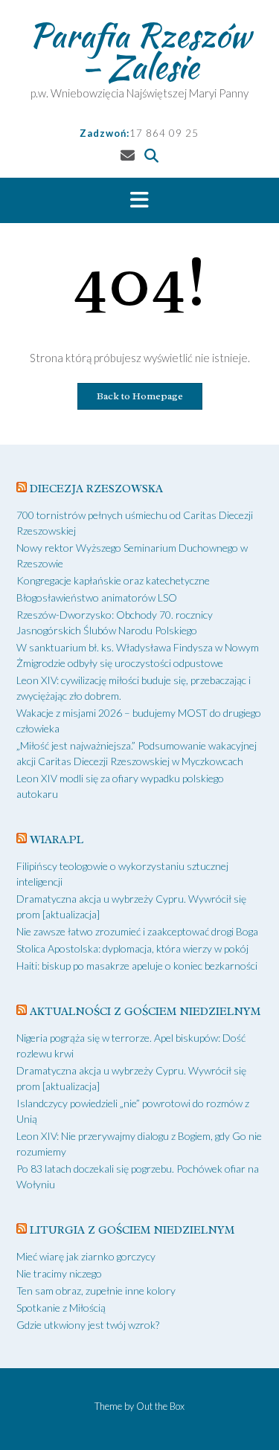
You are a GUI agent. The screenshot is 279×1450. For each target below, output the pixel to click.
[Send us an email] (128, 155)
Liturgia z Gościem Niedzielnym (132, 1230)
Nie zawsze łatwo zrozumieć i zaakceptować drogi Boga (137, 931)
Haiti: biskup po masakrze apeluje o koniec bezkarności (136, 965)
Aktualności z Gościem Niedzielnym (145, 1012)
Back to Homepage (140, 396)
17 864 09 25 (164, 133)
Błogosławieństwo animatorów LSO (96, 597)
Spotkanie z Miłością (61, 1307)
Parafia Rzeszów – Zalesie (139, 50)
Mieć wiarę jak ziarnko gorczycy (85, 1256)
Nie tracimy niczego (59, 1273)
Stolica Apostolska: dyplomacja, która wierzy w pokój (132, 948)
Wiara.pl (56, 840)
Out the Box (160, 1406)
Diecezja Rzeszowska (96, 489)
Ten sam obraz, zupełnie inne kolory (96, 1290)
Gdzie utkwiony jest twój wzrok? (87, 1324)
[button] (139, 201)
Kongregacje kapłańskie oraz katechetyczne (113, 580)
